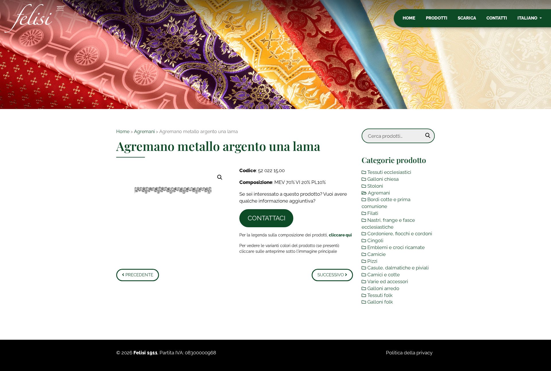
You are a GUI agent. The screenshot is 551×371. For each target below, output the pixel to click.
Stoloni (375, 186)
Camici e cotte (383, 274)
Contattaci (266, 218)
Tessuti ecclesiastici (389, 172)
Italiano (527, 18)
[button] (220, 177)
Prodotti (436, 18)
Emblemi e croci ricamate (396, 247)
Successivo (331, 274)
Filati (372, 213)
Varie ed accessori (387, 281)
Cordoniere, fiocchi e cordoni (399, 233)
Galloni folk (380, 302)
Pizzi (372, 261)
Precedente (138, 274)
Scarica (467, 18)
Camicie (376, 254)
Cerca (428, 136)
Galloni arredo (383, 288)
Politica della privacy (409, 353)
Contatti (496, 18)
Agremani (144, 131)
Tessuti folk (380, 295)
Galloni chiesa (383, 179)
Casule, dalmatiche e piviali (398, 268)
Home (409, 18)
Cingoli (375, 240)
